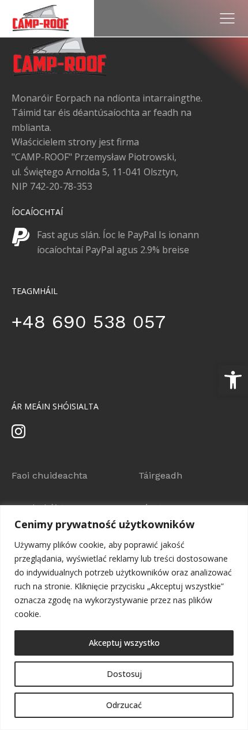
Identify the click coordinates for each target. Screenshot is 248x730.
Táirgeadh (160, 475)
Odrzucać (124, 704)
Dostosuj (124, 673)
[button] (233, 380)
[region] (124, 617)
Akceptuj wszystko (124, 642)
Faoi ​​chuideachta (50, 475)
